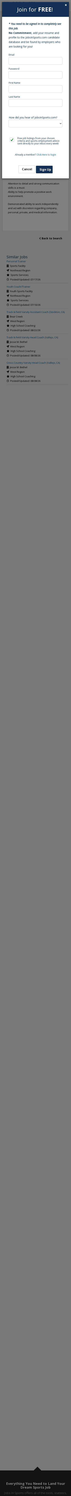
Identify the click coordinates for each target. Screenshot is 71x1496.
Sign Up (45, 169)
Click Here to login (46, 154)
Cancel (27, 169)
